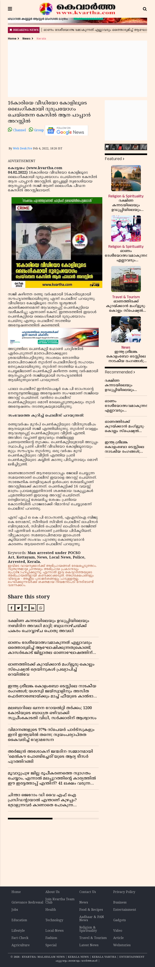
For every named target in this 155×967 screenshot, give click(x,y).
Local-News (54, 931)
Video (117, 931)
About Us (52, 892)
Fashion (51, 938)
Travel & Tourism (93, 938)
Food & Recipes (91, 910)
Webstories (122, 945)
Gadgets (119, 920)
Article (118, 938)
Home (12, 38)
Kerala (41, 38)
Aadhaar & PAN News (91, 918)
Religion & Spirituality (88, 929)
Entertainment (124, 910)
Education (19, 920)
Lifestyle (18, 931)
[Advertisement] (77, 69)
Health (50, 910)
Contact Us (87, 892)
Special (51, 945)
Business (120, 903)
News (26, 38)
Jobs (15, 910)
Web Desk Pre (22, 148)
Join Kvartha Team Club (59, 901)
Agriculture (21, 945)
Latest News (88, 945)
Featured (113, 159)
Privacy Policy (124, 892)
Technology (54, 920)
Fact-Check (20, 938)
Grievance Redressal (27, 903)
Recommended (118, 372)
